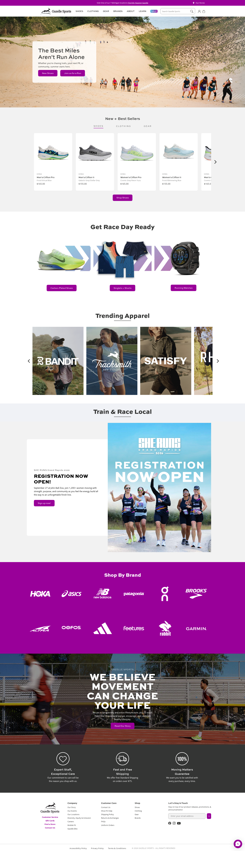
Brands (138, 818)
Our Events (72, 811)
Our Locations (73, 814)
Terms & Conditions (117, 848)
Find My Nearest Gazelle (138, 3)
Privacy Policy (97, 848)
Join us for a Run (72, 73)
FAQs (103, 821)
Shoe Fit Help (106, 811)
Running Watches (184, 287)
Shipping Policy (107, 814)
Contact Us (50, 827)
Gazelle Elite (72, 828)
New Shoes (48, 73)
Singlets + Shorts (122, 288)
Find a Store (50, 824)
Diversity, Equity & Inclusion (79, 818)
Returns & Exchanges (110, 818)
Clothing (138, 811)
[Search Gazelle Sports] (192, 11)
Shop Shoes (122, 197)
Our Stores (200, 3)
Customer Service (50, 817)
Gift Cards (50, 820)
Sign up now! (44, 503)
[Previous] (28, 361)
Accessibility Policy (78, 848)
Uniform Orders (107, 825)
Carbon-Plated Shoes (61, 288)
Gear (137, 814)
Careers (70, 821)
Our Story (71, 807)
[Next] (215, 162)
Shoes (137, 807)
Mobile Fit (71, 825)
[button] (79, 11)
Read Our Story (123, 725)
